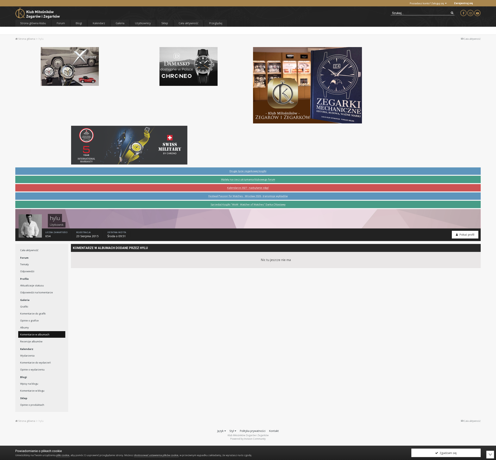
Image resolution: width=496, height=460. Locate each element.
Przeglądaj (215, 23)
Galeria (120, 23)
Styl (232, 431)
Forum (61, 23)
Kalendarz (99, 23)
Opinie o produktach (32, 405)
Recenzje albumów (31, 341)
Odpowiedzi (27, 271)
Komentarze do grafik (33, 313)
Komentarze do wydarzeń (35, 362)
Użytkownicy (143, 23)
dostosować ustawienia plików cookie (156, 455)
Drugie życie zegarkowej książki (248, 171)
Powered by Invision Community (248, 438)
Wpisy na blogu (29, 383)
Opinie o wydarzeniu (32, 369)
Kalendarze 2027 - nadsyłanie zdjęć (248, 188)
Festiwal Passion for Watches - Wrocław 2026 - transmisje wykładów (248, 196)
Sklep (164, 23)
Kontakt (274, 431)
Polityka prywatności (252, 431)
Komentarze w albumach (34, 334)
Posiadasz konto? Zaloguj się (427, 3)
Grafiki (24, 306)
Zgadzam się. (447, 453)
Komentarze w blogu (32, 390)
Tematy (24, 264)
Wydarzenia (27, 355)
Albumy (24, 327)
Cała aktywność (188, 23)
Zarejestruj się (463, 3)
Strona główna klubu (33, 23)
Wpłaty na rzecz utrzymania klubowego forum (248, 179)
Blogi (79, 23)
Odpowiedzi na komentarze (36, 292)
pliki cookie (62, 455)
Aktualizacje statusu (32, 285)
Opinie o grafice (29, 320)
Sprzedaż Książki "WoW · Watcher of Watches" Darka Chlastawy (248, 204)
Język (220, 431)
